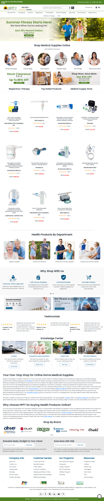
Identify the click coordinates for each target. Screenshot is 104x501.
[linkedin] (54, 494)
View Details (19, 135)
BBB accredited (61, 389)
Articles (14, 356)
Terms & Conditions (40, 469)
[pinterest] (63, 494)
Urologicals (21, 13)
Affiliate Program (64, 472)
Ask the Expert (88, 477)
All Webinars (90, 364)
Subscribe (29, 445)
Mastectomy (92, 13)
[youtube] (59, 494)
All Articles (14, 366)
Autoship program (33, 392)
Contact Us (88, 7)
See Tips (64, 364)
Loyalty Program (67, 412)
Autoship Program (88, 282)
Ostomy (30, 13)
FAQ (85, 474)
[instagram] (50, 494)
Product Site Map (14, 477)
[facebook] (45, 494)
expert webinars (83, 398)
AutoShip (62, 474)
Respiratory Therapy (19, 88)
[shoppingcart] (99, 7)
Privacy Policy (13, 474)
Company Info (16, 458)
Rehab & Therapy (49, 16)
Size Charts (87, 472)
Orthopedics (50, 13)
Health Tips (87, 467)
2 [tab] (52, 293)
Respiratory (39, 13)
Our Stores (12, 467)
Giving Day (62, 464)
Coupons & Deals (89, 462)
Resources (89, 458)
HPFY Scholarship (64, 469)
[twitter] (41, 494)
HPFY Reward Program (66, 462)
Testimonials (13, 469)
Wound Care (11, 13)
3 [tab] (53, 293)
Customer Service (42, 458)
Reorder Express (39, 464)
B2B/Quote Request (40, 477)
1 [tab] (50, 293)
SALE (58, 16)
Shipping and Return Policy (42, 472)
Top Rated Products (51, 88)
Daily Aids (72, 13)
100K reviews (48, 416)
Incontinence (81, 13)
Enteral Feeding (61, 13)
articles (67, 398)
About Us (12, 462)
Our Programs (66, 458)
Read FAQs (39, 364)
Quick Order (8, 135)
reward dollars (33, 389)
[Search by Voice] (70, 8)
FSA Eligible (87, 469)
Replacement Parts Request (43, 474)
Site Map (12, 472)
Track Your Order (39, 462)
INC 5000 (29, 381)
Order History (38, 467)
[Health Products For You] (10, 7)
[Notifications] (96, 7)
